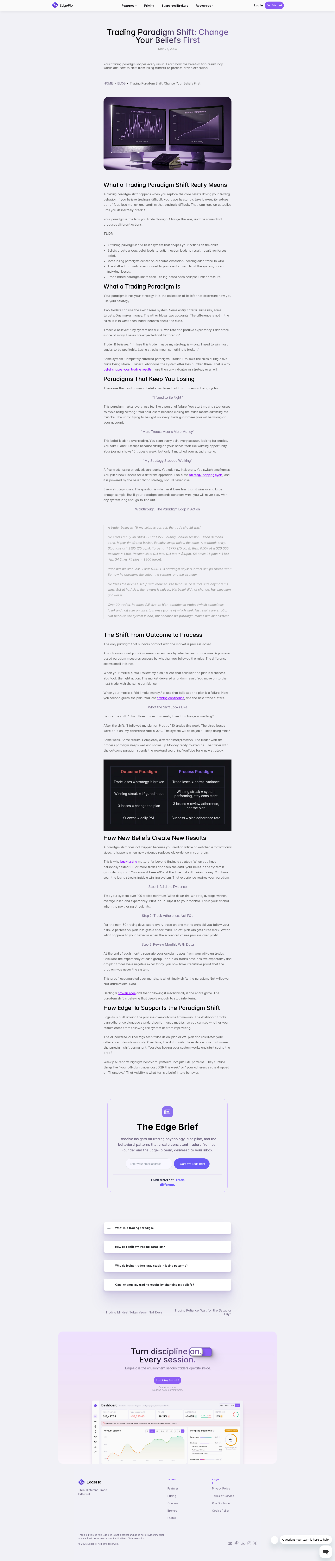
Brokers (172, 1510)
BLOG (121, 83)
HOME (108, 83)
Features (173, 1488)
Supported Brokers (175, 5)
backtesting (128, 861)
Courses (173, 1503)
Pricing (149, 5)
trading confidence (170, 698)
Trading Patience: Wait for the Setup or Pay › (203, 1312)
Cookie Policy (221, 1510)
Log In (258, 5)
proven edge (127, 993)
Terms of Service (223, 1495)
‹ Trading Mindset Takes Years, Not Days (133, 1312)
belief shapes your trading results (128, 369)
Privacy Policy (221, 1488)
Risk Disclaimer (221, 1503)
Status (172, 1518)
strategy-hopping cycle (205, 475)
